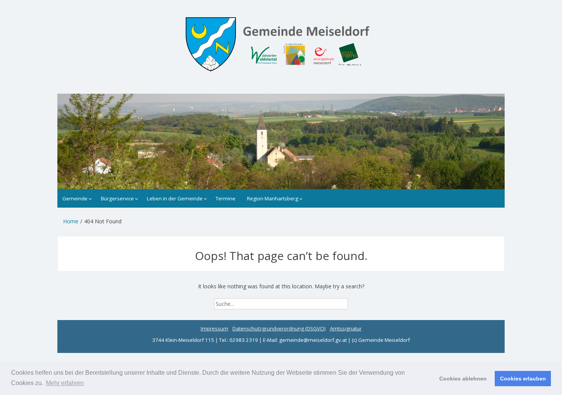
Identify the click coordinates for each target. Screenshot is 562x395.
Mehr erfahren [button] (65, 383)
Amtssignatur (346, 328)
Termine (226, 198)
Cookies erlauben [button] (523, 378)
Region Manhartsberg (272, 198)
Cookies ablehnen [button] (463, 378)
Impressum (214, 328)
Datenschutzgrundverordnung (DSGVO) (279, 328)
